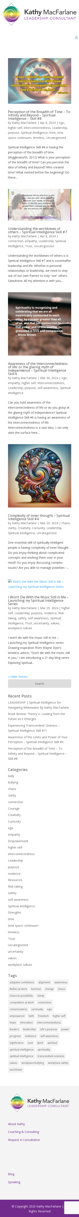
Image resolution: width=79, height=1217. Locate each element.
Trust (28, 246)
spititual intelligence (21, 1056)
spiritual (52, 1043)
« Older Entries (18, 677)
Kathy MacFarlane (24, 123)
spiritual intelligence (21, 1049)
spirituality (44, 1049)
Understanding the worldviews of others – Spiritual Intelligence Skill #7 (37, 230)
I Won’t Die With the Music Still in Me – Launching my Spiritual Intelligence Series (38, 600)
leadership (29, 1029)
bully (11, 776)
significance (17, 1043)
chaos (66, 523)
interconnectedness (37, 128)
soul (30, 1043)
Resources (15, 880)
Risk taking (15, 886)
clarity (12, 528)
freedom (43, 1016)
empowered (17, 1016)
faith (31, 1016)
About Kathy (16, 1124)
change (49, 989)
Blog (11, 1174)
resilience (50, 613)
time (53, 133)
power (65, 1029)
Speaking (14, 1182)
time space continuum (23, 926)
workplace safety (58, 1063)
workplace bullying (32, 1063)
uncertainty (41, 623)
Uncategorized (56, 138)
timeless (38, 138)
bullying (13, 782)
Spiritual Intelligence (34, 133)
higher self (15, 128)
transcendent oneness (50, 1056)
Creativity (24, 528)
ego (61, 123)
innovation (26, 1022)
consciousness (18, 1009)
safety (22, 618)
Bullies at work (18, 989)
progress (15, 1036)
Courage (14, 808)
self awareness (49, 1036)
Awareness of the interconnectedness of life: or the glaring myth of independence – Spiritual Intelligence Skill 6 (38, 368)
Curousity (38, 528)
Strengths (14, 912)
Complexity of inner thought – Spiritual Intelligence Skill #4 (39, 517)
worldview (16, 1069)
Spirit (40, 1043)
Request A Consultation (24, 1140)
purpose (13, 133)
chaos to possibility (21, 995)
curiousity (37, 1009)
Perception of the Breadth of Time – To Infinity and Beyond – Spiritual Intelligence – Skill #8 (39, 115)
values (55, 623)
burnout (36, 989)
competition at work (22, 1002)
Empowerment (18, 841)
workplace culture (20, 628)
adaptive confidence (22, 982)
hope (13, 1022)
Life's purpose (48, 1029)
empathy (31, 241)
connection (15, 241)
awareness (60, 982)
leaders (14, 1029)
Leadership (59, 128)
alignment (44, 982)
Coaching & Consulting (23, 1132)
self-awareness (47, 388)
